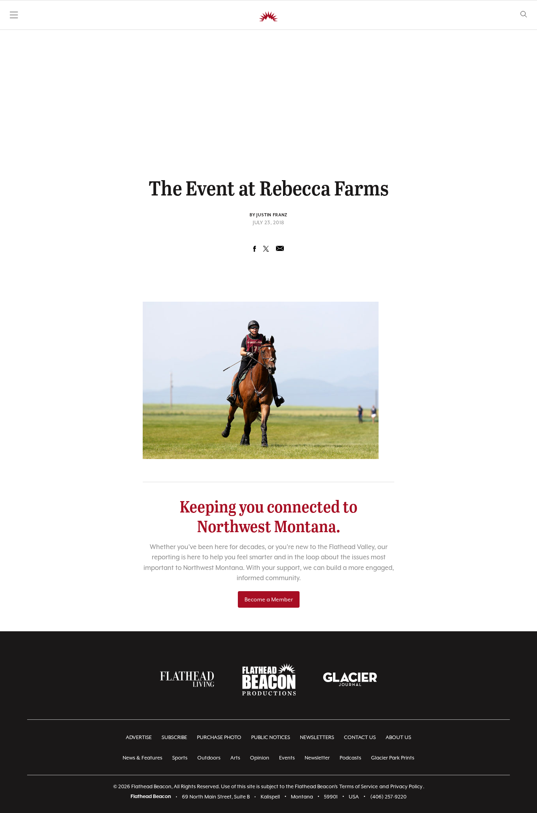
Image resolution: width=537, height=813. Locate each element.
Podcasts (350, 758)
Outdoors (209, 758)
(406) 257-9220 (388, 797)
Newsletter (317, 758)
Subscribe (174, 737)
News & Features (142, 758)
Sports (180, 758)
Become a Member (269, 599)
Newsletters (317, 737)
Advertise (139, 737)
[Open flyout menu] (14, 15)
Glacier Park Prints (392, 758)
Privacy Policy (406, 786)
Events (287, 758)
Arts (235, 758)
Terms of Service (358, 786)
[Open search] (524, 14)
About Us (398, 737)
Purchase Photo (219, 737)
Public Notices (270, 737)
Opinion (259, 758)
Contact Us (360, 737)
